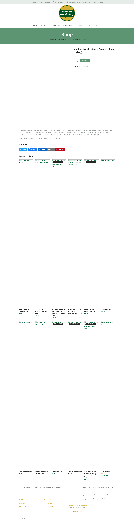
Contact (46, 510)
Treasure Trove (48, 506)
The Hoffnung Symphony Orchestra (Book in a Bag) (97, 487)
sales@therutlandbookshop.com (80, 2)
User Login (100, 2)
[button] (96, 25)
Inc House (29, 519)
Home (50, 39)
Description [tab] (22, 124)
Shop (54, 39)
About (21, 499)
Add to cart (85, 60)
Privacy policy (23, 506)
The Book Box (48, 503)
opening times (78, 511)
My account (22, 503)
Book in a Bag (83, 66)
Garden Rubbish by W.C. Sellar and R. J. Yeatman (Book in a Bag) (41, 487)
